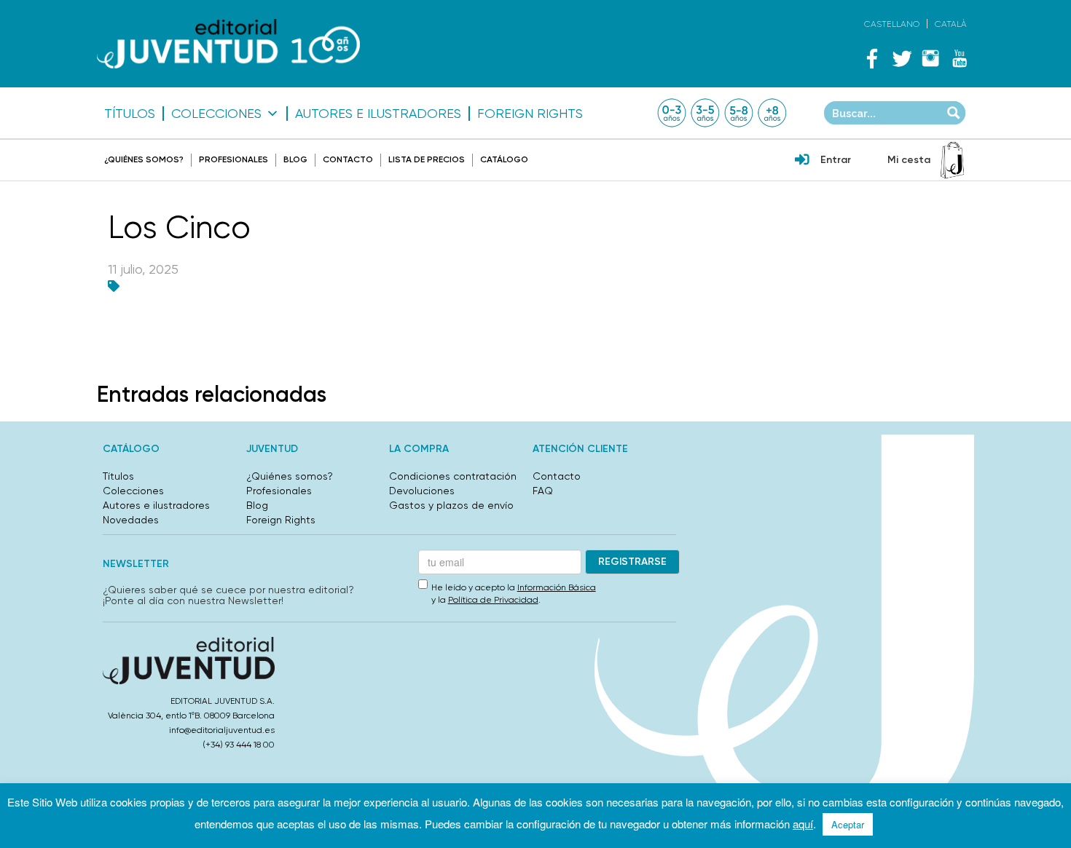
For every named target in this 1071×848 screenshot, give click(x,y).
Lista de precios (426, 159)
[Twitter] (901, 58)
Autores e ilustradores (378, 113)
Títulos (129, 113)
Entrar (835, 160)
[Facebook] (872, 58)
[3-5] (705, 112)
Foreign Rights (530, 113)
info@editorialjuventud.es (222, 730)
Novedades (131, 520)
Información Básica (556, 587)
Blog (295, 159)
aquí (803, 823)
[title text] (228, 44)
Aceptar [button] (847, 824)
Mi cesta (908, 160)
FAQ (543, 490)
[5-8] (739, 112)
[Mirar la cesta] (952, 160)
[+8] (772, 112)
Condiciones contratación (453, 476)
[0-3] (671, 112)
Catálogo (504, 159)
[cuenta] (802, 161)
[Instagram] (930, 58)
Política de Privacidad (493, 600)
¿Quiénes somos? (144, 159)
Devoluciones (422, 490)
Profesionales (233, 159)
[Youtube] (959, 58)
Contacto (348, 159)
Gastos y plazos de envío (451, 505)
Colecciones (216, 113)
